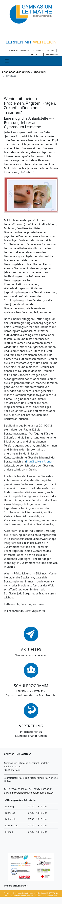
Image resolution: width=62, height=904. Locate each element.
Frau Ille (31, 461)
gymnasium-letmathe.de (16, 71)
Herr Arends (45, 461)
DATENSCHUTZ (34, 54)
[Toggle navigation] (6, 61)
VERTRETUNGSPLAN (19, 50)
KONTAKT (38, 50)
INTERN (51, 50)
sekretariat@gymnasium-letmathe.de (33, 792)
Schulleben (40, 71)
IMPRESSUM (52, 54)
